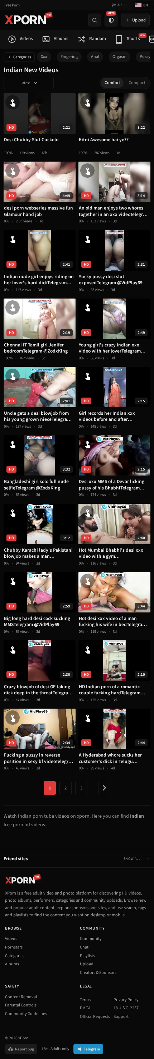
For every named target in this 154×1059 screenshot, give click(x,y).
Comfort (112, 83)
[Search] (94, 20)
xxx (44, 57)
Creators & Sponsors (98, 973)
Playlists (87, 956)
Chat (84, 947)
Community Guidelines (26, 1014)
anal (95, 57)
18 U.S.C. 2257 (126, 1008)
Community (91, 939)
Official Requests (95, 1017)
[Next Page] (104, 788)
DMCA (85, 1008)
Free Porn (12, 5)
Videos (11, 939)
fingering (69, 57)
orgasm (119, 57)
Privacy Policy (126, 1000)
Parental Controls (21, 1005)
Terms (85, 1000)
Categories (22, 57)
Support (121, 1017)
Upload (86, 964)
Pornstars (14, 947)
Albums (12, 964)
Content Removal (21, 997)
